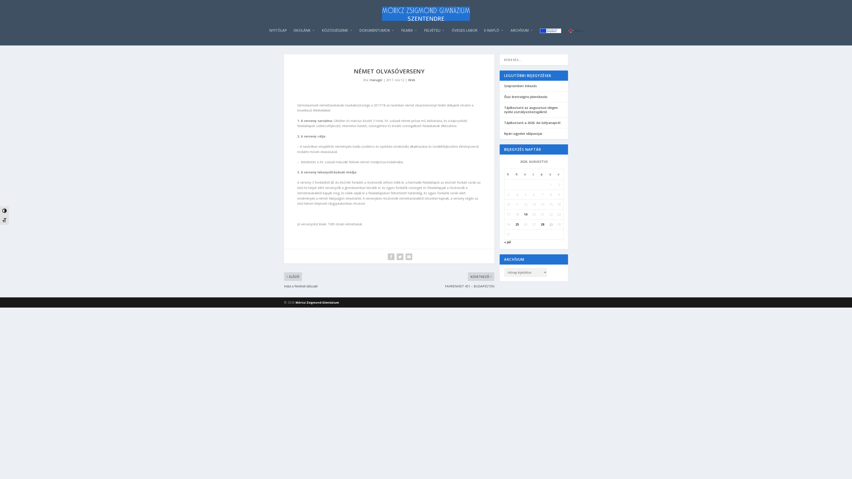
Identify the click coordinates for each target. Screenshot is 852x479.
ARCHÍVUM (520, 31)
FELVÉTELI (432, 31)
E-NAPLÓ (491, 31)
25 (517, 224)
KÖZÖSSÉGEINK (335, 31)
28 (542, 224)
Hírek (411, 80)
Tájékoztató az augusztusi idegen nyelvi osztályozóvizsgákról (531, 110)
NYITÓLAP (278, 31)
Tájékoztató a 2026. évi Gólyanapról (532, 123)
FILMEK (407, 31)
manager (376, 80)
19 (525, 214)
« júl (507, 242)
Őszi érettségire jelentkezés (525, 97)
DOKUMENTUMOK (374, 31)
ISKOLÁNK (302, 31)
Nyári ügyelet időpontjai (523, 134)
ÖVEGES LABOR (464, 31)
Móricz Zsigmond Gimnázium (317, 302)
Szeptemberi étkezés (520, 86)
